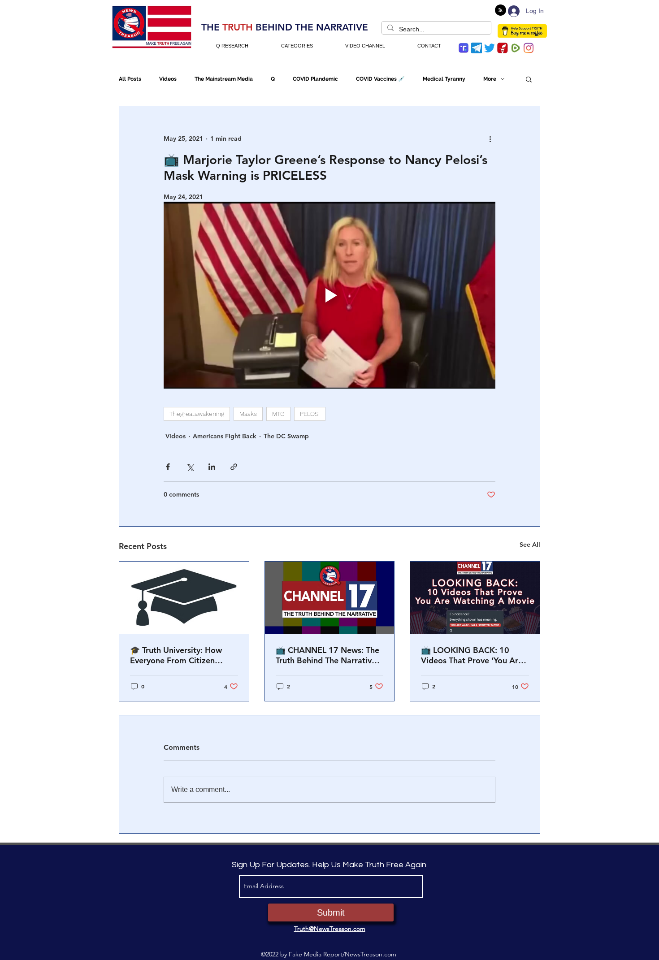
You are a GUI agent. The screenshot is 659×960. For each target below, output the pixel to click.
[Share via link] (234, 467)
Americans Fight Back (224, 436)
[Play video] (329, 295)
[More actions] (490, 138)
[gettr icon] (502, 48)
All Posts (130, 79)
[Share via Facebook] (168, 467)
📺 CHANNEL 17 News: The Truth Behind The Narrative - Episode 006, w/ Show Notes (328, 655)
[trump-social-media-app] (463, 48)
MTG (278, 413)
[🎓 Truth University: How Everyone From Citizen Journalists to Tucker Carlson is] (184, 598)
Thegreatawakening (196, 413)
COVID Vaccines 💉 (380, 79)
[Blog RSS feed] (500, 10)
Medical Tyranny (444, 79)
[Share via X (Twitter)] (190, 467)
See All (530, 545)
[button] (529, 78)
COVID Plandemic (315, 79)
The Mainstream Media (224, 79)
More (489, 79)
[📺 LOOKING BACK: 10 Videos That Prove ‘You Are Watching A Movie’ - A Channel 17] (475, 598)
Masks (248, 413)
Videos (168, 79)
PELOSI (310, 413)
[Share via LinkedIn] (212, 467)
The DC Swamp (286, 436)
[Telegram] (476, 48)
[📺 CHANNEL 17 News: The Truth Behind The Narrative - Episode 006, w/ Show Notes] (330, 598)
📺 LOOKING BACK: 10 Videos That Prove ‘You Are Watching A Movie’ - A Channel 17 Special (472, 655)
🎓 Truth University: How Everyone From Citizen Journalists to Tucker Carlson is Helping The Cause (184, 655)
